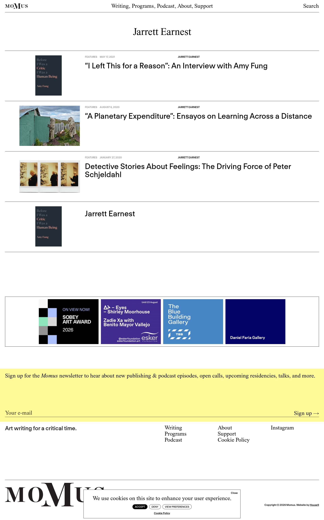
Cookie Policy (162, 513)
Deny (155, 506)
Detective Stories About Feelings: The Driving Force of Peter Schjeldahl (188, 170)
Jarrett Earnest (110, 213)
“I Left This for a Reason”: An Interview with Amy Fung (176, 65)
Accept (140, 506)
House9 (314, 504)
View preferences (177, 506)
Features (91, 56)
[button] (234, 493)
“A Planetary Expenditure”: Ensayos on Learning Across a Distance (198, 116)
